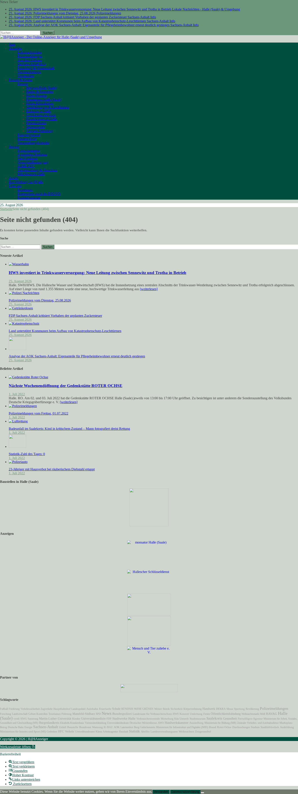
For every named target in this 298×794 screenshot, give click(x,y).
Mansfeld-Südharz (83, 713)
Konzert (184, 713)
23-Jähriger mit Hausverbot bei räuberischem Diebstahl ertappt (52, 469)
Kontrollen (42, 713)
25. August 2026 (20, 281)
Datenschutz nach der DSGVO (38, 193)
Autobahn (92, 708)
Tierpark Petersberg (39, 131)
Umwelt (184, 718)
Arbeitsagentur (110, 731)
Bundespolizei (122, 713)
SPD (98, 713)
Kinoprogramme (28, 135)
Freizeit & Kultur (20, 80)
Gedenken (52, 731)
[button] (17, 747)
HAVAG (271, 713)
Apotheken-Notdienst (32, 154)
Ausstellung (196, 722)
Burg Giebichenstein (144, 727)
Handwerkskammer (176, 722)
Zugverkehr (47, 708)
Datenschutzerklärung (185, 791)
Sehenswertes (35, 127)
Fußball (4, 708)
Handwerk (208, 708)
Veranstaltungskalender (33, 142)
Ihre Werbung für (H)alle (26, 182)
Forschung (5, 713)
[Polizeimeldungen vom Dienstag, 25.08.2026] (24, 293)
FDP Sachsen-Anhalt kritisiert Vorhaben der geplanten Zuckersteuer (55, 315)
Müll (262, 713)
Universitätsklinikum (118, 722)
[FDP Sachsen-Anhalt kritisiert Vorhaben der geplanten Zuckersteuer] (21, 308)
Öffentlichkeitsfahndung (226, 713)
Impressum (25, 190)
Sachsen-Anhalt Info (31, 64)
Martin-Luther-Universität (55, 718)
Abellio (145, 731)
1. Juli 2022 (17, 394)
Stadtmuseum (198, 718)
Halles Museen (36, 95)
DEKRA (221, 708)
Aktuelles (15, 48)
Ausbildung (287, 727)
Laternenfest (126, 727)
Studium (255, 727)
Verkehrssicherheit (30, 708)
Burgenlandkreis (49, 722)
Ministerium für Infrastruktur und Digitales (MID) (182, 727)
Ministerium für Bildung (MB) (220, 722)
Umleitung (196, 713)
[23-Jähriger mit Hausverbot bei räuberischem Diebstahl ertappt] (18, 462)
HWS (176, 713)
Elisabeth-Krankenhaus (72, 722)
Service (14, 146)
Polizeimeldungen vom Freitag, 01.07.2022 (38, 413)
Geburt (32, 713)
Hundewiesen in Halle (41, 119)
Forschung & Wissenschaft (35, 68)
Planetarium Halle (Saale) (43, 99)
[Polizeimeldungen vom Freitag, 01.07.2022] (23, 406)
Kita (176, 718)
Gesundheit (230, 718)
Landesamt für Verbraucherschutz (152, 713)
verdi (17, 718)
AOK (117, 727)
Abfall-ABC (26, 166)
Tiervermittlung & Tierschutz (37, 170)
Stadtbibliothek (269, 727)
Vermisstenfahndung (95, 722)
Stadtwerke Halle (123, 718)
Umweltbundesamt (85, 731)
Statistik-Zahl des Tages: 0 (27, 454)
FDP (108, 718)
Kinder (76, 718)
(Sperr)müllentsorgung (32, 162)
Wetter (158, 708)
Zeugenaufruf (203, 731)
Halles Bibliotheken (39, 103)
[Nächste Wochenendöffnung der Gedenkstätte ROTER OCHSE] (28, 377)
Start (12, 44)
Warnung (97, 727)
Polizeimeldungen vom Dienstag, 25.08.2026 (40, 300)
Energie (28, 727)
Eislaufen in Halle (38, 111)
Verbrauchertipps (29, 72)
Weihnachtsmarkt (250, 713)
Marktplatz (286, 722)
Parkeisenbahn (36, 123)
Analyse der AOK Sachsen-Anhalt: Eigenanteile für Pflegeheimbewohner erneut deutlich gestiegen (77, 356)
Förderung (14, 708)
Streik (166, 708)
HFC (61, 731)
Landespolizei (78, 708)
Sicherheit (177, 708)
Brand (212, 727)
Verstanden (161, 791)
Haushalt (123, 731)
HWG (24, 718)
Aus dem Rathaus (29, 60)
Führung (67, 713)
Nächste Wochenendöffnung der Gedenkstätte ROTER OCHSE (65, 385)
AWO (161, 722)
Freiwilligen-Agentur (250, 718)
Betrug (3, 727)
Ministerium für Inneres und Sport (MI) (23, 731)
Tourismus (54, 713)
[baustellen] (149, 525)
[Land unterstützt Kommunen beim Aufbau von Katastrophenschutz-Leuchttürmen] (24, 323)
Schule (116, 708)
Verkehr (69, 731)
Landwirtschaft (19, 713)
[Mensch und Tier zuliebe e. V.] (149, 652)
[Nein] (202, 792)
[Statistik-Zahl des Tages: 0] (17, 446)
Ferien (206, 713)
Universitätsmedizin (93, 718)
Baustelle (72, 727)
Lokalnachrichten (29, 52)
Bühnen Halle (27, 139)
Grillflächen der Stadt (41, 115)
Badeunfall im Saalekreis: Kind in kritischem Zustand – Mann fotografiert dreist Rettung (69, 428)
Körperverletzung (192, 708)
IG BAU (108, 727)
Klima (99, 731)
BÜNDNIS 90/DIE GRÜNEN (137, 708)
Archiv (13, 178)
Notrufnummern (28, 150)
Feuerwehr (105, 708)
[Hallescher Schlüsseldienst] (149, 572)
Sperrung (239, 708)
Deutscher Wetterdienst (143, 722)
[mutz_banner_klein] (149, 691)
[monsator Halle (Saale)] (149, 542)
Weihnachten (186, 731)
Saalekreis (214, 718)
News (106, 713)
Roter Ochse (224, 727)
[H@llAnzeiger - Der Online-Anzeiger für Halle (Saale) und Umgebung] (51, 37)
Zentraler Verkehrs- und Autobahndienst (258, 722)
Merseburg (167, 718)
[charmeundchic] (149, 614)
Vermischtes (25, 76)
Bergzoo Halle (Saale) (41, 87)
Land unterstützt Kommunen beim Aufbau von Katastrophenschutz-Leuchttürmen (65, 331)
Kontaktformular (28, 197)
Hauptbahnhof (61, 708)
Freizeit (22, 84)
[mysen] (149, 644)
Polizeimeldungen (29, 56)
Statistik (134, 731)
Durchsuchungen (241, 727)
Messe (229, 708)
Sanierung (33, 718)
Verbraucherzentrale (148, 718)
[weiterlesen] (149, 289)
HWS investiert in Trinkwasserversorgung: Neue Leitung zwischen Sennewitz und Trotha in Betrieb (97, 272)
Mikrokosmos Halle (31, 174)
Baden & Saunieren (39, 91)
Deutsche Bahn (16, 727)
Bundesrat (85, 727)
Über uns (15, 186)
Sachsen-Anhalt (45, 727)
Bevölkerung (252, 708)
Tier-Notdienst (27, 158)
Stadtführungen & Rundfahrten (47, 107)
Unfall (62, 727)
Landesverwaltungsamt (164, 731)
